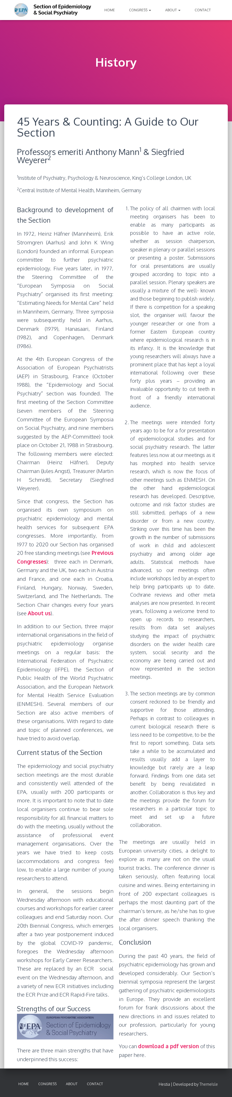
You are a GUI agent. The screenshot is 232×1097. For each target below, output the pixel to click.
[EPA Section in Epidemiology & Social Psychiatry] (53, 10)
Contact (203, 10)
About (171, 10)
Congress (138, 10)
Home (109, 10)
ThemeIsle (208, 1084)
